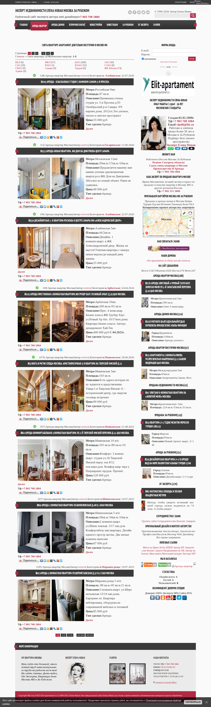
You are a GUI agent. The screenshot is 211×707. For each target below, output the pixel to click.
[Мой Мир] (51, 137)
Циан (156, 547)
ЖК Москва (110, 68)
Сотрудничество (166, 521)
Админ (19, 71)
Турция (78, 68)
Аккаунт (189, 547)
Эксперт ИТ (189, 553)
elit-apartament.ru (157, 260)
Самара (49, 68)
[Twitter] (44, 137)
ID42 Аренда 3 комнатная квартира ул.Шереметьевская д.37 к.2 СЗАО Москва (75, 573)
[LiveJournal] (54, 137)
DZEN (169, 547)
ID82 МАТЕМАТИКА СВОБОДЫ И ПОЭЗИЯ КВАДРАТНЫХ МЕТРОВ (163, 493)
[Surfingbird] (61, 137)
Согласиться (193, 702)
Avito (162, 547)
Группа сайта (149, 521)
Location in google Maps (166, 682)
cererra (85, 75)
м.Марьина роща (109, 567)
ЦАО (77, 62)
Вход (192, 2)
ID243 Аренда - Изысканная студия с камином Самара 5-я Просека (75, 82)
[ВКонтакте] (41, 137)
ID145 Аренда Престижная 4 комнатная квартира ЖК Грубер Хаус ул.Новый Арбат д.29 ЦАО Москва (75, 294)
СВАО (18, 68)
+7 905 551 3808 (170, 191)
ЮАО (48, 65)
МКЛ (48, 62)
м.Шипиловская (110, 499)
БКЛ (17, 62)
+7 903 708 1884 (88, 16)
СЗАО (107, 65)
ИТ (182, 547)
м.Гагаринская (111, 145)
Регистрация (180, 2)
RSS (40, 2)
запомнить (150, 58)
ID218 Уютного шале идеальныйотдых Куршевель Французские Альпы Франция (166, 323)
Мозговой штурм (172, 553)
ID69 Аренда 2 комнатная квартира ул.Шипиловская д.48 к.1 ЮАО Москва (75, 505)
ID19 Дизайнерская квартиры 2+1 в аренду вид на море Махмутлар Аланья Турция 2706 (168, 461)
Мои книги (155, 553)
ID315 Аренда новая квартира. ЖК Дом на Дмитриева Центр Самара (74, 151)
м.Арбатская (112, 288)
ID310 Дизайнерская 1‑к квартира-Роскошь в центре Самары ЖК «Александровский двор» (75, 220)
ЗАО (106, 62)
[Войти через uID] (168, 73)
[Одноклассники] (48, 137)
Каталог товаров (186, 521)
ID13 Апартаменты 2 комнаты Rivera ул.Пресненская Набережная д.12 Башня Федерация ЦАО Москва (165, 359)
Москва (197, 1)
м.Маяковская (111, 357)
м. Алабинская (111, 75)
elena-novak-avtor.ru (178, 260)
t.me (144, 550)
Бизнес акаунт (155, 550)
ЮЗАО (78, 65)
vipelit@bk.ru (185, 124)
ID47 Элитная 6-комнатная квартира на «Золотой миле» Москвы (165, 394)
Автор (176, 547)
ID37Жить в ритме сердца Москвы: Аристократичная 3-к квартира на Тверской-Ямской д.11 (75, 363)
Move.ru (147, 547)
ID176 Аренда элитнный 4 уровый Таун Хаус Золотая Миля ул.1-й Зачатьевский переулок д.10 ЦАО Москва (168, 287)
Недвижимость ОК (174, 550)
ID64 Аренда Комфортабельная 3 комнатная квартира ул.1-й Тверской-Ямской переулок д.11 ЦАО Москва (75, 433)
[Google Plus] (57, 137)
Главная (19, 56)
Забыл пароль (164, 62)
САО (17, 65)
